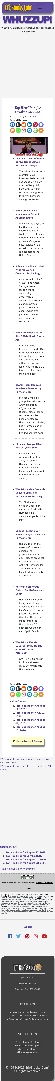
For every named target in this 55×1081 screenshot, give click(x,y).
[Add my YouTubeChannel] (44, 936)
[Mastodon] (41, 124)
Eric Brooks (31, 116)
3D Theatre (24, 1015)
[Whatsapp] (18, 130)
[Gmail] (23, 130)
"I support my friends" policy (27, 1045)
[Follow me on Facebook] (10, 936)
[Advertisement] (27, 62)
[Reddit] (23, 124)
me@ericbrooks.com (27, 983)
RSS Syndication (28, 1052)
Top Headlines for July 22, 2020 (24, 855)
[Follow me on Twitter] (18, 936)
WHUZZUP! (27, 20)
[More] (41, 130)
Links (24, 1019)
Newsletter (41, 1019)
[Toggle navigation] (40, 7)
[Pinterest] (35, 124)
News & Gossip (33, 741)
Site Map (35, 1042)
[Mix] (12, 130)
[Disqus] (27, 808)
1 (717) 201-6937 (27, 977)
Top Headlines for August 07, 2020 (26, 859)
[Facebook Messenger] (29, 130)
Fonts (42, 1015)
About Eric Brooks (28, 1012)
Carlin (31, 1019)
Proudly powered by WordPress (17, 868)
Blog (41, 1012)
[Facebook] (12, 124)
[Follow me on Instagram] (35, 936)
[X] (18, 124)
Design (35, 1015)
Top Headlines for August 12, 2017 (25, 852)
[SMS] (35, 130)
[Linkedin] (29, 124)
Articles (13, 1015)
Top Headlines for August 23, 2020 (26, 862)
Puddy (39, 898)
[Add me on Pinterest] (27, 936)
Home (14, 1012)
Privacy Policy (22, 1042)
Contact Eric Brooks (27, 1049)
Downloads (14, 1019)
